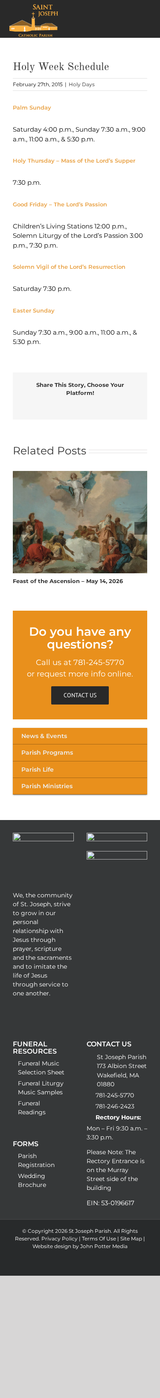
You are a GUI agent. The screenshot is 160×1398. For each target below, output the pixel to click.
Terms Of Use (99, 1238)
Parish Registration (36, 1160)
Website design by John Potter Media (80, 1246)
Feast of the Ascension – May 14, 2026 (68, 581)
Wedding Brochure (32, 1180)
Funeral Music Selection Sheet (41, 1068)
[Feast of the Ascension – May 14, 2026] (80, 475)
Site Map (131, 1238)
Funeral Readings (32, 1107)
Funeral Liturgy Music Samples (41, 1088)
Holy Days (82, 84)
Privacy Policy (60, 1238)
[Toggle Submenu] (80, 736)
